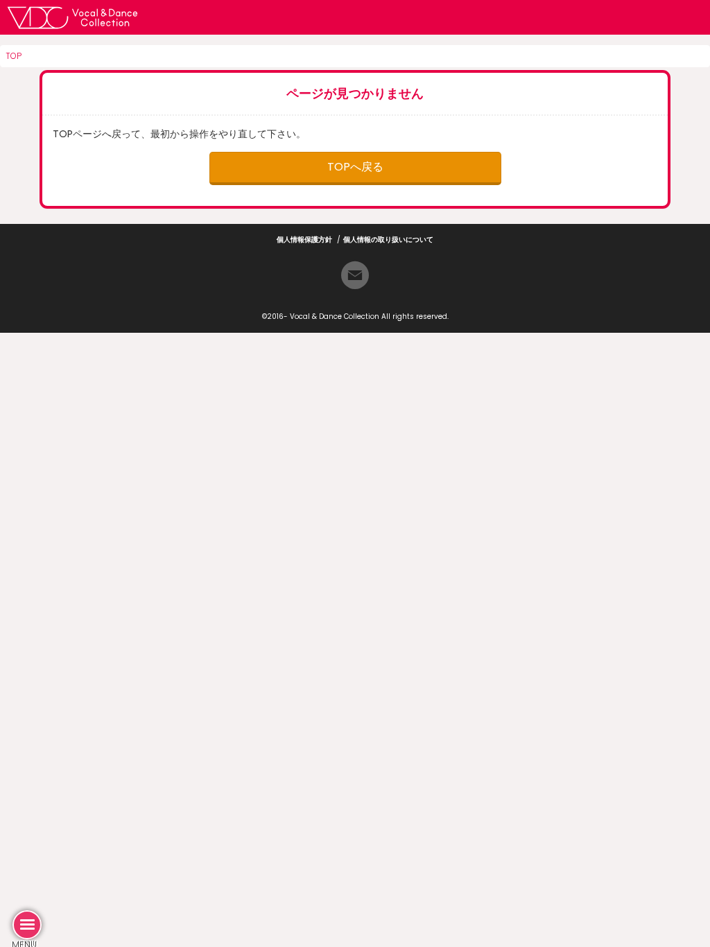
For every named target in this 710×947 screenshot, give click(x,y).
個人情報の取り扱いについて (388, 239)
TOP (13, 56)
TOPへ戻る (355, 167)
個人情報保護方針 (304, 239)
